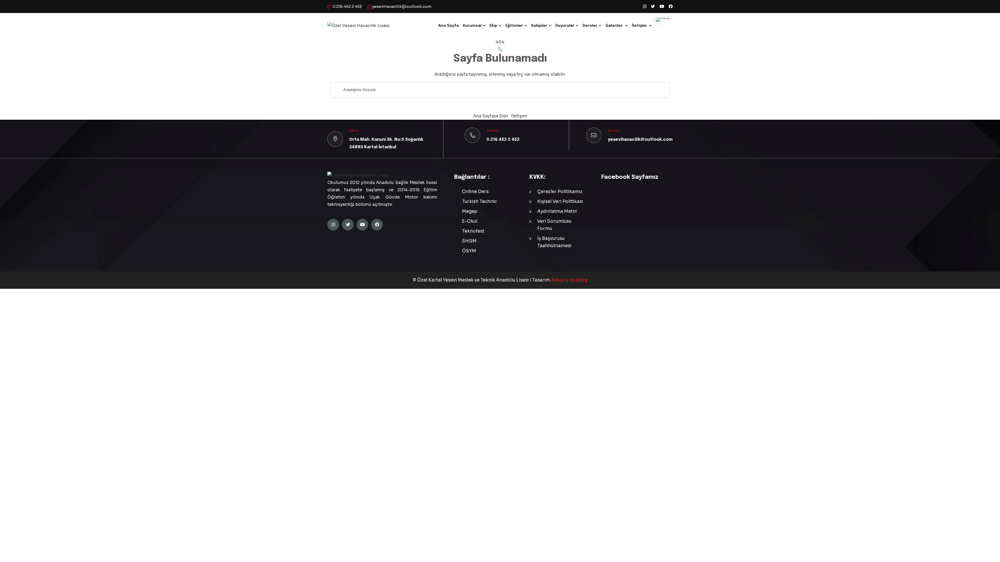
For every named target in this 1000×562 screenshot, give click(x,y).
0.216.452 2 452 (347, 6)
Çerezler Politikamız (560, 191)
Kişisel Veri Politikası (560, 201)
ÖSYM (469, 251)
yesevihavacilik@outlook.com (401, 6)
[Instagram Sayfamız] (644, 6)
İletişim (639, 26)
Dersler (590, 26)
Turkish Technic (479, 201)
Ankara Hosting (569, 280)
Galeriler (614, 26)
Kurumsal (472, 26)
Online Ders (475, 191)
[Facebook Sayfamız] (671, 6)
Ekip (493, 26)
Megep (469, 211)
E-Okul (469, 221)
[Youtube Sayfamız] (662, 6)
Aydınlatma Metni (557, 211)
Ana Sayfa (448, 26)
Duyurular (564, 26)
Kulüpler (539, 26)
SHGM (469, 241)
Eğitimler (514, 26)
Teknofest (473, 231)
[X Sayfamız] (653, 6)
